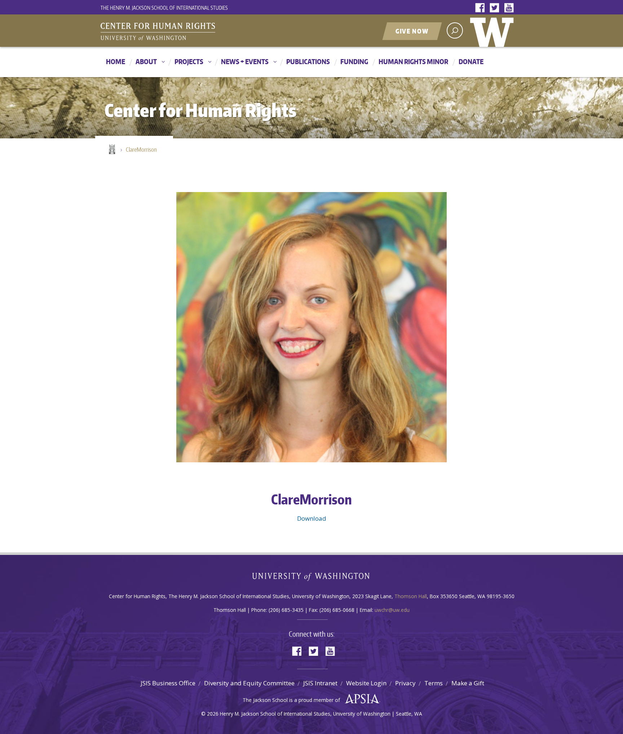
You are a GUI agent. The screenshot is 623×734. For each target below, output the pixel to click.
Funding (354, 61)
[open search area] (455, 30)
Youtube (510, 8)
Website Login (366, 683)
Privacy (405, 683)
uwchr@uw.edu (392, 609)
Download (311, 518)
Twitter (496, 8)
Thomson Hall (410, 596)
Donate (471, 61)
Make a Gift (467, 683)
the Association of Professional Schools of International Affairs (360, 699)
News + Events (245, 61)
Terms (433, 683)
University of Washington (493, 30)
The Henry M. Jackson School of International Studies (164, 8)
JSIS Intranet (320, 683)
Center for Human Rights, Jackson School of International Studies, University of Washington (173, 31)
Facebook (481, 8)
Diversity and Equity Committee (249, 683)
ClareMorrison (141, 149)
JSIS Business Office (168, 683)
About (146, 61)
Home (115, 61)
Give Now (412, 31)
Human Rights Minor (413, 61)
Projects (188, 61)
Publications (308, 61)
